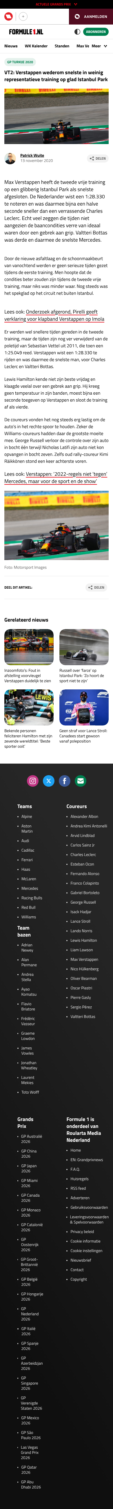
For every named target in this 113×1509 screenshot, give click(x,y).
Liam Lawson (81, 950)
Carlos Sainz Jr (82, 845)
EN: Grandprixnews (86, 1160)
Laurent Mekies (27, 1080)
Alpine (26, 816)
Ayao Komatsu (29, 992)
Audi (25, 841)
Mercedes (29, 888)
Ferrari (27, 860)
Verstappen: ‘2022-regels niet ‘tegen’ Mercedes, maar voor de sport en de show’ (55, 477)
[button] (91, 17)
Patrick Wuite (32, 155)
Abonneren (96, 31)
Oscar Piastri (81, 988)
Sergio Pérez (81, 1007)
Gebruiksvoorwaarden (89, 1207)
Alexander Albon (84, 816)
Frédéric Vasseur (28, 1021)
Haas (25, 869)
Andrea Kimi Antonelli (88, 826)
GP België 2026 (29, 1282)
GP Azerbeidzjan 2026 (32, 1363)
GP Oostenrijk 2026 (30, 1245)
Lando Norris (81, 931)
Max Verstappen (84, 959)
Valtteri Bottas (82, 1016)
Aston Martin (27, 829)
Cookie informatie (85, 1241)
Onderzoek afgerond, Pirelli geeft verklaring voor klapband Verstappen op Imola (54, 315)
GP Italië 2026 (28, 1331)
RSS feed (78, 1188)
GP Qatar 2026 (29, 1470)
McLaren (28, 879)
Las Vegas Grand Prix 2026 (30, 1452)
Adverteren (79, 1198)
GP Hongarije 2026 (32, 1297)
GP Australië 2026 (31, 1139)
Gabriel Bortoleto (84, 893)
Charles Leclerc (83, 854)
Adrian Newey (27, 948)
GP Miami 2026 (29, 1183)
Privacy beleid (82, 1231)
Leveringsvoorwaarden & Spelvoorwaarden (89, 1220)
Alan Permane (29, 962)
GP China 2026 (29, 1154)
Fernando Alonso (84, 873)
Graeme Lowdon (28, 1036)
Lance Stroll (80, 921)
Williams (28, 917)
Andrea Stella (27, 977)
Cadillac (27, 850)
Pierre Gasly (80, 997)
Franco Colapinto (84, 883)
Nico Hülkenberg (84, 969)
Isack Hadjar (80, 912)
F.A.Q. (75, 1169)
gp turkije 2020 (20, 62)
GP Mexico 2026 (30, 1420)
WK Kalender (36, 46)
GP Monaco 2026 (31, 1213)
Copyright (78, 1279)
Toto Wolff (30, 1092)
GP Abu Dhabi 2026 (31, 1485)
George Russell (83, 902)
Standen (62, 46)
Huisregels (79, 1179)
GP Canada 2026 (30, 1198)
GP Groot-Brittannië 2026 (29, 1265)
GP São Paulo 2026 (31, 1435)
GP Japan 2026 (29, 1168)
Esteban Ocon (82, 864)
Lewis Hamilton (83, 940)
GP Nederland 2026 (30, 1314)
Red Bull (28, 907)
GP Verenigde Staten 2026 (31, 1403)
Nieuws (11, 46)
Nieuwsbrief (80, 1260)
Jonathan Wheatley (29, 1065)
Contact (76, 1270)
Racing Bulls (31, 898)
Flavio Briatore (28, 1006)
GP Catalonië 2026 (32, 1227)
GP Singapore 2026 (29, 1383)
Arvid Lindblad (82, 835)
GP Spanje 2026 (30, 1346)
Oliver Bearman (83, 978)
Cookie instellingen (86, 1251)
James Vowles (27, 1051)
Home (75, 1150)
